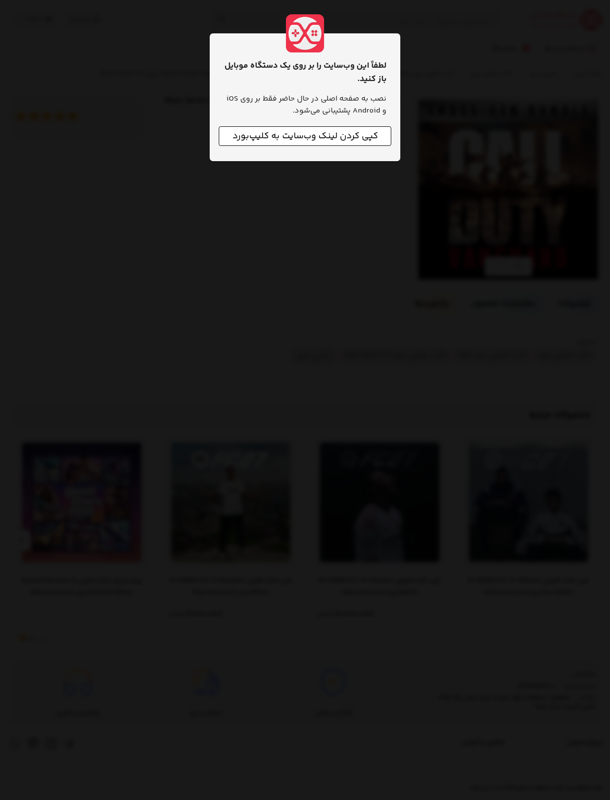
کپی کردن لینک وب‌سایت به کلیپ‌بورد (305, 136)
